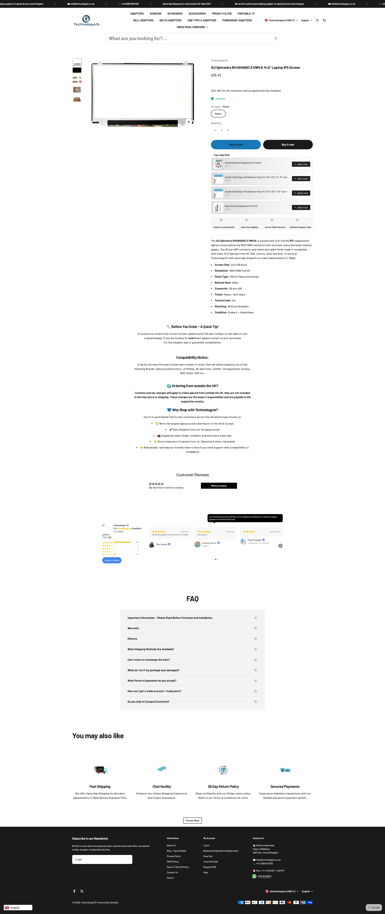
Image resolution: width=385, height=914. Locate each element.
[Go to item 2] (77, 70)
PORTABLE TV (246, 13)
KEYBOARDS (175, 13)
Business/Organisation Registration (220, 850)
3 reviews (252, 555)
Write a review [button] (219, 485)
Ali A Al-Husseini (255, 552)
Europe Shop (192, 820)
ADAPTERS (137, 13)
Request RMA (209, 867)
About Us (171, 845)
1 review (159, 546)
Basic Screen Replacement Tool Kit (241, 206)
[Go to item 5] (77, 100)
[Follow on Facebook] (74, 891)
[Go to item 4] (77, 90)
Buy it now (288, 144)
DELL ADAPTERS (143, 20)
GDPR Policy (173, 861)
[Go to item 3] (77, 80)
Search (170, 877)
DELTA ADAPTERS (171, 20)
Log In (206, 845)
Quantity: (216, 123)
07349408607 (264, 876)
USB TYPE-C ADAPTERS (202, 20)
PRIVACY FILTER (222, 13)
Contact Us (172, 872)
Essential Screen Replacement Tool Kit (243, 162)
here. (234, 519)
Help (205, 872)
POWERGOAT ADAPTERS (237, 20)
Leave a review (112, 560)
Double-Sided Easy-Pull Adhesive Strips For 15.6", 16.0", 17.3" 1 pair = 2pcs (257, 191)
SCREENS (156, 13)
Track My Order (210, 861)
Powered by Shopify (107, 902)
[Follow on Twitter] (82, 891)
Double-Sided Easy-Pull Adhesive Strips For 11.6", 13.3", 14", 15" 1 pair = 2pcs (257, 177)
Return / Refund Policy (178, 867)
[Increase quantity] (227, 130)
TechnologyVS (219, 60)
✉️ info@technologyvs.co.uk (33, 4)
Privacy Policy (174, 856)
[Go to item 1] (77, 62)
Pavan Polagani (209, 540)
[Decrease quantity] (215, 130)
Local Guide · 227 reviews (212, 543)
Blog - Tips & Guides (176, 850)
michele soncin (163, 543)
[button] (151, 546)
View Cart (208, 856)
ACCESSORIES (197, 13)
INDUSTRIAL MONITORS (191, 27)
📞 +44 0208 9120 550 (81, 4)
